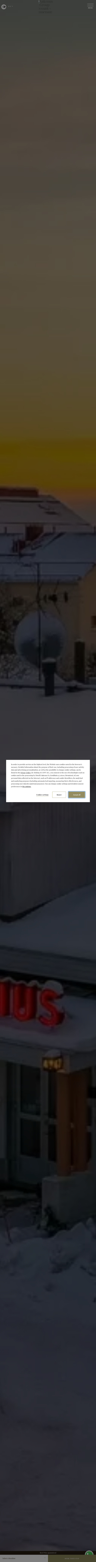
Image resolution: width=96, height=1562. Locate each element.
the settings (26, 787)
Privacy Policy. (26, 772)
